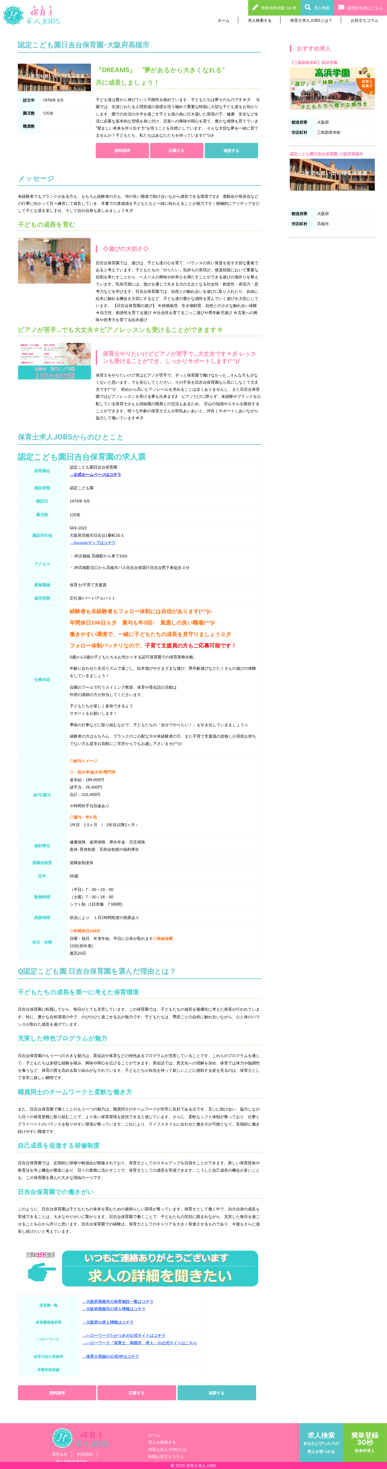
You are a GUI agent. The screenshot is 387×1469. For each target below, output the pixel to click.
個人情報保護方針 (72, 1461)
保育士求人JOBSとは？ (311, 20)
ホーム (223, 20)
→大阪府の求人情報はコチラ (108, 1322)
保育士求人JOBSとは (167, 1449)
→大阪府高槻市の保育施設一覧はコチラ (118, 1301)
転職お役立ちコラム (166, 1456)
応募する (177, 150)
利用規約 (85, 1454)
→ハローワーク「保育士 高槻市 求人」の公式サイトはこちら (139, 1343)
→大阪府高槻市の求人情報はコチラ (114, 1309)
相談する (231, 150)
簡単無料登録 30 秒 (278, 7)
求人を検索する (162, 1442)
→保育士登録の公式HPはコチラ (110, 1356)
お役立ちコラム (365, 20)
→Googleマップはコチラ (93, 542)
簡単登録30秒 (365, 1442)
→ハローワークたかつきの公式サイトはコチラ (123, 1335)
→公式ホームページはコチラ (95, 474)
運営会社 (60, 1454)
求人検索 (322, 7)
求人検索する (260, 20)
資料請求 (122, 150)
